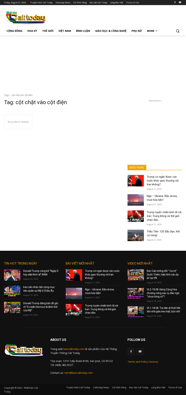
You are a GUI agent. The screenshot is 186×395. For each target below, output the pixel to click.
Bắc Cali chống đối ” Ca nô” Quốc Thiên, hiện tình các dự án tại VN (163, 274)
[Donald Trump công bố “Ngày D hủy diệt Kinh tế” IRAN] (12, 275)
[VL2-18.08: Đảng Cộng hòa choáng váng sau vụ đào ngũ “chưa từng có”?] (136, 293)
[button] (177, 31)
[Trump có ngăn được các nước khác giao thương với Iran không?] (136, 180)
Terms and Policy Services (143, 361)
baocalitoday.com (74, 349)
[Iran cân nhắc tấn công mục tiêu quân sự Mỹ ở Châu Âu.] (12, 291)
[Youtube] (180, 3)
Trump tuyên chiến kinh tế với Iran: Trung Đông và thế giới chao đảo (164, 216)
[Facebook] (175, 3)
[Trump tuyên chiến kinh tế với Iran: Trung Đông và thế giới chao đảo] (136, 216)
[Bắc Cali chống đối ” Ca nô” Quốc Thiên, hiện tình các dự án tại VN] (136, 275)
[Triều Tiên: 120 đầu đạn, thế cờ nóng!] (136, 235)
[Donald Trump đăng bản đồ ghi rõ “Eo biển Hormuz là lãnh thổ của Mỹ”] (12, 307)
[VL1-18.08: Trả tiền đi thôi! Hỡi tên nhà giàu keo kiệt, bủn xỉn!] (136, 312)
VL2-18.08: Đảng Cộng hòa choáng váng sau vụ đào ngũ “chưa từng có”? (163, 293)
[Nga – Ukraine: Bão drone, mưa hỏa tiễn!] (136, 200)
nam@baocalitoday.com (78, 372)
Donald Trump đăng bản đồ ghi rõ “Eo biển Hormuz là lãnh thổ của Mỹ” (40, 307)
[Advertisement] (93, 62)
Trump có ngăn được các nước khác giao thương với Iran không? (163, 180)
